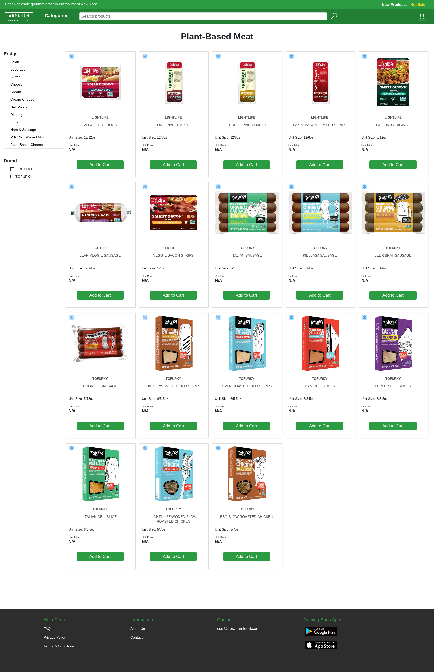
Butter (15, 77)
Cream (15, 92)
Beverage (18, 69)
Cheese (16, 84)
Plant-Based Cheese (26, 145)
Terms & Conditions (59, 646)
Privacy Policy (55, 637)
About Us (137, 629)
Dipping (16, 115)
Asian (14, 62)
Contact (136, 637)
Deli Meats (18, 107)
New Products (394, 4)
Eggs (14, 122)
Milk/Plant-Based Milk (27, 137)
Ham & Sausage (23, 130)
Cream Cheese (22, 99)
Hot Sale (417, 4)
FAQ (47, 629)
